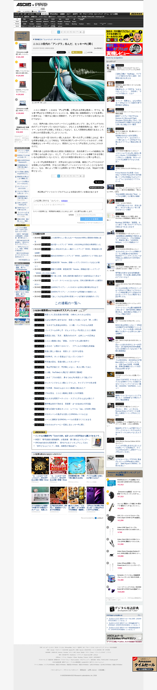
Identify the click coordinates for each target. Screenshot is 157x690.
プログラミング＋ (85, 659)
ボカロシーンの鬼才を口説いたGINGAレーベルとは (66, 414)
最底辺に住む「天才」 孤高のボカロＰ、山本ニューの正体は (70, 335)
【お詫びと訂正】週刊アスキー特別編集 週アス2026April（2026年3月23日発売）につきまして (124, 624)
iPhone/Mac (54, 14)
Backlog (74, 24)
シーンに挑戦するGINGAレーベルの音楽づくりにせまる (68, 419)
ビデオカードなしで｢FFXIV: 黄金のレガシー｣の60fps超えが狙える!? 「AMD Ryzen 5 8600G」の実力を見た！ (128, 462)
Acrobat (31, 24)
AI (21, 14)
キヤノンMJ (31, 26)
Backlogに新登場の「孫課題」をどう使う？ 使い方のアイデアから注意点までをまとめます (128, 224)
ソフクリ (109, 24)
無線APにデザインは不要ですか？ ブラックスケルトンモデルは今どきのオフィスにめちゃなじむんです (129, 431)
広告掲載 (101, 670)
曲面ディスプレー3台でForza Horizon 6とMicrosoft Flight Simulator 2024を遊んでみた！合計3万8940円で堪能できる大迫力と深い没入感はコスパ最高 (128, 120)
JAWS (24, 24)
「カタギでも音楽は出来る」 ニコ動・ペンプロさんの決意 (69, 325)
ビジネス (31, 14)
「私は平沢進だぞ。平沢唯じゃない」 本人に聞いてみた (68, 367)
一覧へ (139, 615)
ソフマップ (46, 26)
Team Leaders (75, 659)
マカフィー (24, 26)
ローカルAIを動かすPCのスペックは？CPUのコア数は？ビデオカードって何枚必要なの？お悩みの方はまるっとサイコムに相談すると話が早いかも (128, 292)
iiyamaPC (38, 19)
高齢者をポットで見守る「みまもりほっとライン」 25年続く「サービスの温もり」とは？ (128, 91)
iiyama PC (72, 650)
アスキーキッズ (18, 16)
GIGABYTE (46, 21)
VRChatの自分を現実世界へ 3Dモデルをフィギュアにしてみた (61, 443)
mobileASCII (85, 662)
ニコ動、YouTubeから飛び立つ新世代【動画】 (64, 372)
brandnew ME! (53, 26)
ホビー (69, 14)
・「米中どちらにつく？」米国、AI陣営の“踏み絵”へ (21, 248)
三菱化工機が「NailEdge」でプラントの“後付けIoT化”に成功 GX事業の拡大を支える (128, 76)
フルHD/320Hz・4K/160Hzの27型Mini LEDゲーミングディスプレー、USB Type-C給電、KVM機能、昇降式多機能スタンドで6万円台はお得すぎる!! (128, 364)
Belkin (74, 21)
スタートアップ (98, 14)
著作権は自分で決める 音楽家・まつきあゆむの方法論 (68, 404)
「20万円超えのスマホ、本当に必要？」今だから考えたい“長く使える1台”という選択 (128, 207)
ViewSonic (67, 21)
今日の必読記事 (56, 662)
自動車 (62, 14)
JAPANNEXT (39, 26)
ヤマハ (88, 24)
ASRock (53, 21)
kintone (39, 24)
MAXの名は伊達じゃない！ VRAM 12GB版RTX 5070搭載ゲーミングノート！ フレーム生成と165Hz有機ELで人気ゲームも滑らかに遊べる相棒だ (128, 329)
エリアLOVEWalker (49, 664)
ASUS (67, 19)
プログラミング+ (71, 16)
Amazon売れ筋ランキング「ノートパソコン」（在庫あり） (21, 36)
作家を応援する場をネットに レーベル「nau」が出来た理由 (70, 409)
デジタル (40, 4)
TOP (41, 647)
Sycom (46, 19)
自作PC (75, 14)
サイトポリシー (56, 670)
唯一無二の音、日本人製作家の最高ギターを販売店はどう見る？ (76, 276)
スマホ (90, 14)
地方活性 (84, 16)
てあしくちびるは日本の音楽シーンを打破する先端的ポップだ (75, 296)
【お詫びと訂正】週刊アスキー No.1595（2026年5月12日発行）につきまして (124, 619)
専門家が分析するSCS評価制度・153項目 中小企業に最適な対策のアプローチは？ (128, 275)
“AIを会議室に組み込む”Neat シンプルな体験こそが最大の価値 (128, 195)
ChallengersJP (99, 16)
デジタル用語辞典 (75, 662)
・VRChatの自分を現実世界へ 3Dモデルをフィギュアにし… (22, 242)
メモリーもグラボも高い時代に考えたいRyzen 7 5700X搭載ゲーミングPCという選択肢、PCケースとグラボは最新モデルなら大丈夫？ (128, 157)
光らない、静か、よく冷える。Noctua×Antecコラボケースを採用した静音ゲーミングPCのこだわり (127, 412)
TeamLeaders (61, 16)
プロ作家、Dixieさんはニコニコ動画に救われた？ (65, 388)
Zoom (95, 24)
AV (81, 14)
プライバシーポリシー (71, 670)
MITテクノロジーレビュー (97, 662)
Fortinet (81, 24)
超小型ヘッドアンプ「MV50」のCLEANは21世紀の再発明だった (76, 244)
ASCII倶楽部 (136, 14)
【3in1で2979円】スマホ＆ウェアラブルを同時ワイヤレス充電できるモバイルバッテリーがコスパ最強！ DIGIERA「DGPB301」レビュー (128, 384)
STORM (107, 650)
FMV (24, 19)
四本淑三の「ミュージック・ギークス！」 (49, 39)
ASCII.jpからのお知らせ (114, 615)
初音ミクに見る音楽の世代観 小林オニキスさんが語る (68, 314)
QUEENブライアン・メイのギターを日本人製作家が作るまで (74, 287)
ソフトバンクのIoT (103, 24)
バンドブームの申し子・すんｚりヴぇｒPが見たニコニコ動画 (70, 330)
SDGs (79, 16)
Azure (46, 24)
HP (74, 19)
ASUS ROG (39, 21)
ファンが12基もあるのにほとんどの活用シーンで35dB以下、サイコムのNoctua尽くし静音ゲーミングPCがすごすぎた (128, 449)
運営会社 (83, 670)
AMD (31, 21)
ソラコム (53, 24)
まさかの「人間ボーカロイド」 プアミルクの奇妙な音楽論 (69, 346)
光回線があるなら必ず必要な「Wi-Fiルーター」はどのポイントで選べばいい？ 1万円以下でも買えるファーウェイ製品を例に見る (128, 140)
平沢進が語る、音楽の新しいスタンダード (62, 362)
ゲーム (106, 14)
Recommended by (87, 518)
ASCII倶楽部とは (24, 260)
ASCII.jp (23, 4)
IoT (25, 14)
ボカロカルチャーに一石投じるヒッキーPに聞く (65, 425)
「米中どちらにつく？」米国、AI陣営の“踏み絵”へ (56, 446)
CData (67, 24)
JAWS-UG (54, 652)
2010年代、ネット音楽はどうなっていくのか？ (64, 357)
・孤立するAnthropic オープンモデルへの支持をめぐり (22, 255)
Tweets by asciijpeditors (114, 58)
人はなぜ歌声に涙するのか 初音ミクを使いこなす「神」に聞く (71, 320)
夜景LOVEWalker (84, 664)
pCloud (60, 26)
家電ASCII (34, 16)
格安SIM (26, 16)
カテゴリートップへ (96, 187)
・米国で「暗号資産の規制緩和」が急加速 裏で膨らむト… (21, 236)
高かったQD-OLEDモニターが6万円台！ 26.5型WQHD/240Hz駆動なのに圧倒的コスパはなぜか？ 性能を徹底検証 (128, 348)
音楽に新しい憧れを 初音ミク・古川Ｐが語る (64, 351)
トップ (16, 14)
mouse (32, 19)
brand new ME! (88, 654)
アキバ (85, 14)
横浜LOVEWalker (61, 664)
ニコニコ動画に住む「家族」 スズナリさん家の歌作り (67, 341)
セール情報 (114, 14)
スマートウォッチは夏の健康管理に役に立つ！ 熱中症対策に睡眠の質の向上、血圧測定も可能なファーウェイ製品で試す (128, 311)
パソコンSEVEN (53, 19)
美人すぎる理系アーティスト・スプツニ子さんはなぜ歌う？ (69, 398)
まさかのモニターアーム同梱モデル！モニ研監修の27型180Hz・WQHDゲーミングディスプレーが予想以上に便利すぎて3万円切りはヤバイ (128, 255)
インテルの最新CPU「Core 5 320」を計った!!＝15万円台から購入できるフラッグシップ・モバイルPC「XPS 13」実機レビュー (88, 436)
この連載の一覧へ (68, 303)
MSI (60, 19)
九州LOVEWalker (94, 664)
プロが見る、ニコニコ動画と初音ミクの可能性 (64, 393)
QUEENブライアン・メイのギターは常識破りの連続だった (74, 292)
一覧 (68, 52)
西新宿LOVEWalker (72, 664)
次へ (81, 32)
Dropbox (60, 23)
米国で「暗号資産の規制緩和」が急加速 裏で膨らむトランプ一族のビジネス (67, 439)
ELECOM (24, 21)
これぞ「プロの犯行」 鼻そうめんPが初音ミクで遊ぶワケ (68, 377)
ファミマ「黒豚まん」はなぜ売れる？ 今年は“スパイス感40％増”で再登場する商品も (128, 103)
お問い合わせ (92, 670)
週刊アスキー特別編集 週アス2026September (22, 267)
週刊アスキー (52, 16)
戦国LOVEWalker (117, 664)
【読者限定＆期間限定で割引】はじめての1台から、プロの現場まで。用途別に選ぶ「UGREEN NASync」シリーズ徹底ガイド (128, 239)
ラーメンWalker (38, 664)
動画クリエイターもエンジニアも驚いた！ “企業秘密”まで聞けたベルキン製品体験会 (128, 397)
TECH (38, 14)
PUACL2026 (90, 16)
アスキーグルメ (43, 16)
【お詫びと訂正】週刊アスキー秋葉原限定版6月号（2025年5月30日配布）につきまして (124, 628)
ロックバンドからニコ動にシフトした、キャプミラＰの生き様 (70, 383)
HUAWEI (60, 21)
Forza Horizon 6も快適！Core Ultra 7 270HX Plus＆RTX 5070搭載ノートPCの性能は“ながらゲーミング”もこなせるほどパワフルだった (128, 177)
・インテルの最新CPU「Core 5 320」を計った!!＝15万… (22, 229)
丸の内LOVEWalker (106, 664)
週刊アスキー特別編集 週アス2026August (22, 294)
